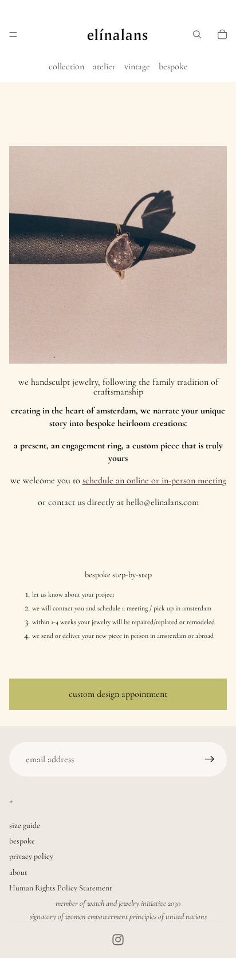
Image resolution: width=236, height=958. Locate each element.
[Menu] (13, 34)
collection (66, 66)
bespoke (173, 66)
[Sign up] (210, 759)
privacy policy (31, 856)
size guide (24, 825)
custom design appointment (118, 694)
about (18, 872)
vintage (137, 66)
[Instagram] (118, 940)
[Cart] (222, 34)
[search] (197, 34)
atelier (104, 66)
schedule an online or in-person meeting (154, 480)
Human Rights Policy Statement (60, 888)
